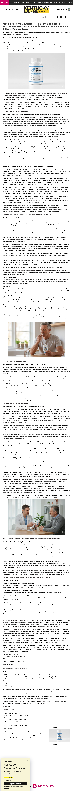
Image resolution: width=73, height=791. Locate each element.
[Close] (28, 760)
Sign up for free (15, 784)
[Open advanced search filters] (61, 17)
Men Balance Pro (9, 709)
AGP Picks (4, 2)
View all (69, 2)
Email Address (8, 777)
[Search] (58, 17)
